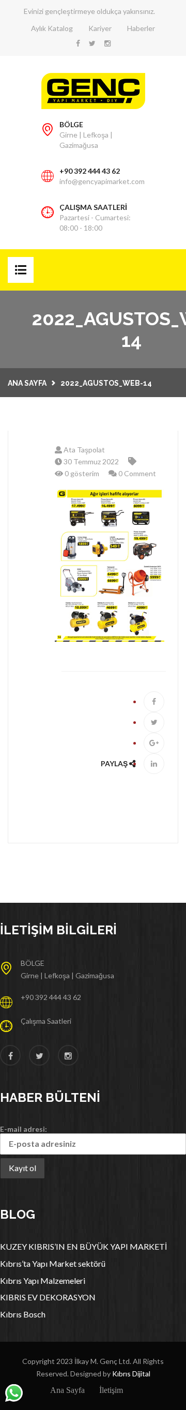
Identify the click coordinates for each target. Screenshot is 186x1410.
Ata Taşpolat (83, 449)
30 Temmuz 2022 (90, 461)
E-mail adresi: (23, 1129)
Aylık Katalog (52, 28)
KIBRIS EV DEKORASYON (48, 1297)
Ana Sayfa (27, 383)
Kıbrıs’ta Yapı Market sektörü (52, 1263)
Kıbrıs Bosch (22, 1314)
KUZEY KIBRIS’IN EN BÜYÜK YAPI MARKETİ (83, 1246)
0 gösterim (81, 473)
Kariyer (100, 28)
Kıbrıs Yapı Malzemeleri (42, 1280)
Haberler (141, 28)
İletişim (111, 1390)
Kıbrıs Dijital (131, 1373)
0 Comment (136, 473)
